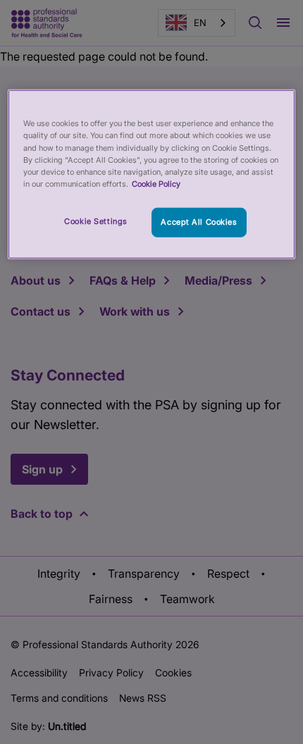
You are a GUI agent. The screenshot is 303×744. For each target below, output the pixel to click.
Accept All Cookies (199, 222)
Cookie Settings (96, 221)
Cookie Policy (156, 183)
